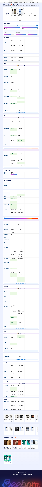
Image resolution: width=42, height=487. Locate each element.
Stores (37, 2)
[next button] (37, 418)
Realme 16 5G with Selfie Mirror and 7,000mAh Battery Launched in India (25, 447)
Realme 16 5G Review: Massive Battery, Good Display (7, 462)
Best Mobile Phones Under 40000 (21, 167)
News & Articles (26, 2)
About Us (11, 474)
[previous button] (4, 418)
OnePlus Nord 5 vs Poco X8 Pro (19, 421)
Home (4, 467)
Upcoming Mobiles (10, 2)
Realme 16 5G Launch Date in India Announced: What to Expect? (34, 447)
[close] (16, 8)
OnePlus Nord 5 (13, 15)
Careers (14, 474)
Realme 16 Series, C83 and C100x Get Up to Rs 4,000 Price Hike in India (7, 447)
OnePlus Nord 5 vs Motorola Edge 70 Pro (9, 421)
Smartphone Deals (32, 2)
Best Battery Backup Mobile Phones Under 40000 (21, 359)
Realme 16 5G (20, 15)
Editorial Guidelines (29, 474)
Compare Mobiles (16, 2)
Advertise (21, 474)
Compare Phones (7, 467)
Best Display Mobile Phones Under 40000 (21, 112)
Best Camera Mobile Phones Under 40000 (21, 283)
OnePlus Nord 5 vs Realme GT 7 (30, 421)
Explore (4, 2)
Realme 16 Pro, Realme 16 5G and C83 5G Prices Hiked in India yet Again (16, 447)
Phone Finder (20, 2)
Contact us (17, 474)
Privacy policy (24, 474)
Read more (37, 5)
